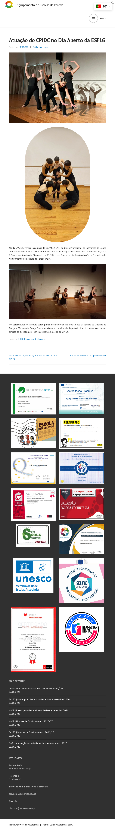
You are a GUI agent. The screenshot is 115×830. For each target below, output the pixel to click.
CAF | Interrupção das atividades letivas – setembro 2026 (38, 743)
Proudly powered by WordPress (24, 824)
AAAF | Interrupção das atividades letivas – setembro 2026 (38, 710)
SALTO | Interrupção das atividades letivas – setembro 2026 (39, 699)
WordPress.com (64, 824)
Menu (103, 18)
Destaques (29, 339)
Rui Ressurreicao (40, 47)
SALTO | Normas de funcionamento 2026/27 (31, 732)
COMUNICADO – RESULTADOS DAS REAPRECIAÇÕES (36, 688)
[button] (112, 2)
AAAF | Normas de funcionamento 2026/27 (31, 721)
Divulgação (40, 339)
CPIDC (20, 339)
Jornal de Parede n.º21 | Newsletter (88, 355)
